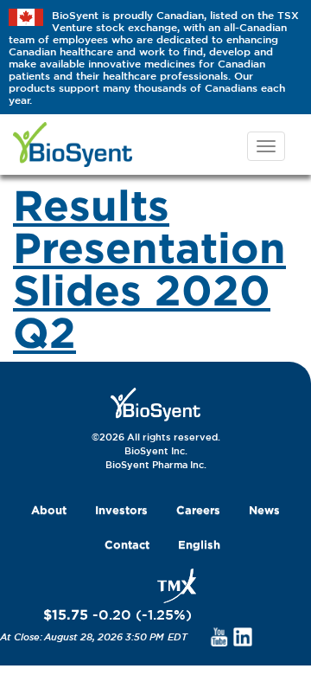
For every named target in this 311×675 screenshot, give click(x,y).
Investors (121, 510)
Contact (127, 544)
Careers (198, 510)
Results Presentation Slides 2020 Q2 (149, 268)
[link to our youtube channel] (219, 636)
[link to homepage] (155, 403)
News (264, 510)
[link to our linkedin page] (243, 636)
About (49, 510)
